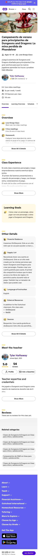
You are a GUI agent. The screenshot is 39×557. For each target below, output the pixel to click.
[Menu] (33, 9)
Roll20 (8, 312)
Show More (18, 193)
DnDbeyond (10, 310)
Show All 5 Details (18, 334)
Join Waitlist (28, 553)
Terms (20, 4)
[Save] (34, 15)
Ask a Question (28, 372)
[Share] (29, 15)
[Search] (29, 9)
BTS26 (29, 2)
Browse (11, 9)
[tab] (5, 104)
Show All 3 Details (18, 148)
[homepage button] (5, 9)
